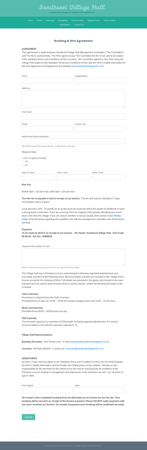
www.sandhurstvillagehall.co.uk (87, 66)
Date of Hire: (28, 172)
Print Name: (27, 385)
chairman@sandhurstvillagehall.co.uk (84, 348)
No (26, 165)
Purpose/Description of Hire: (36, 246)
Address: (26, 88)
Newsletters (65, 24)
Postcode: (27, 111)
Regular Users (94, 20)
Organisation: (81, 75)
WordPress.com (95, 445)
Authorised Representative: (35, 136)
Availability (63, 20)
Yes (26, 161)
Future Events (78, 20)
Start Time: (62, 172)
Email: (24, 124)
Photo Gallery (110, 20)
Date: (77, 385)
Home (30, 20)
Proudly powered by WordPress (58, 445)
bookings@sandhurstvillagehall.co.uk (90, 342)
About (39, 20)
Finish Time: (98, 172)
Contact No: (80, 124)
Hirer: (24, 75)
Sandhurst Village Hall (71, 7)
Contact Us (79, 24)
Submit (28, 417)
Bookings (50, 20)
